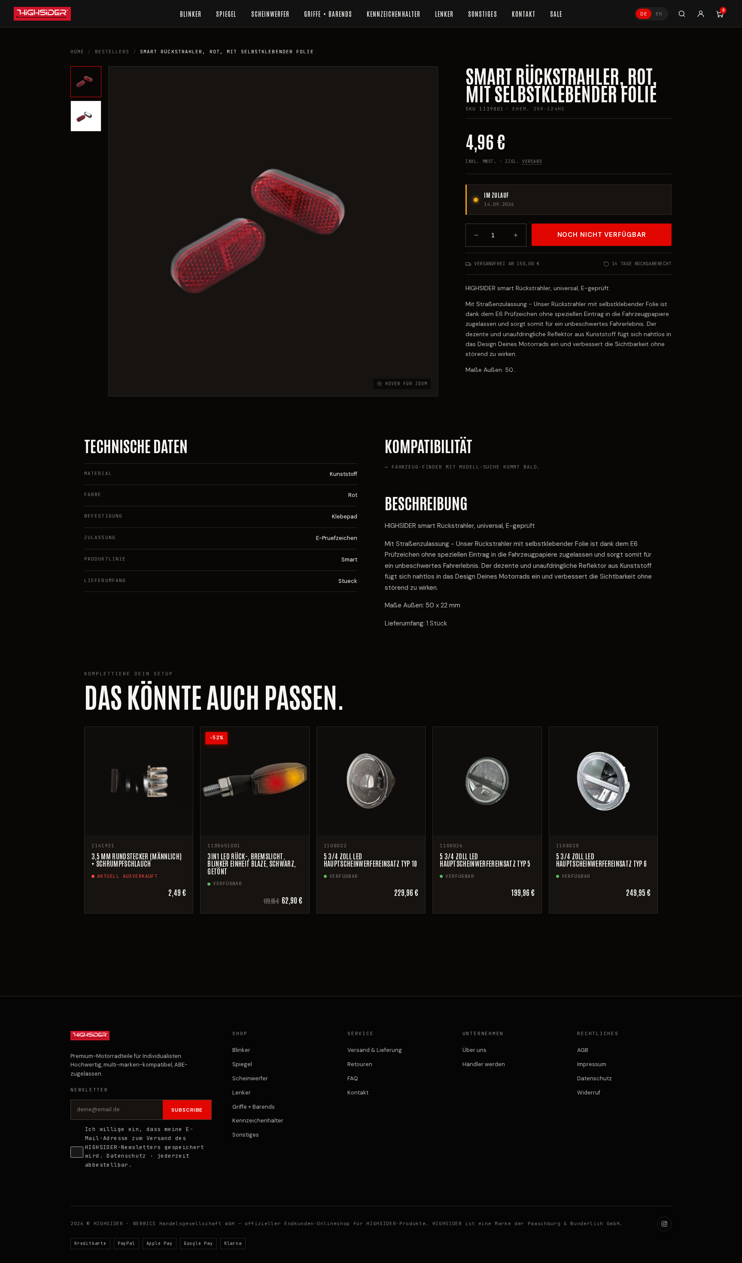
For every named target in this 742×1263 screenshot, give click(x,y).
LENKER (444, 13)
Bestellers (112, 52)
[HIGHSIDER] (42, 14)
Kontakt (357, 1092)
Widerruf (588, 1092)
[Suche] (681, 13)
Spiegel (242, 1064)
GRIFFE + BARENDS (328, 13)
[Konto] (700, 13)
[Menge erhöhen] (515, 235)
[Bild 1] (85, 81)
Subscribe (187, 1110)
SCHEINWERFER (270, 13)
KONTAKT (523, 13)
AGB (582, 1050)
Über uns (474, 1050)
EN (659, 14)
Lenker (241, 1092)
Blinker (241, 1050)
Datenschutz (126, 1155)
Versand (532, 161)
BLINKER (190, 13)
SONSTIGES (482, 13)
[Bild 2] (85, 116)
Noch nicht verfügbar (601, 234)
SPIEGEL (226, 13)
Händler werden (483, 1064)
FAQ (352, 1078)
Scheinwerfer (250, 1078)
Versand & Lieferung (374, 1050)
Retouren (359, 1064)
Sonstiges (245, 1134)
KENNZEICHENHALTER (393, 13)
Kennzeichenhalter (257, 1120)
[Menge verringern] (476, 235)
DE (643, 14)
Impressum (591, 1064)
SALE (556, 13)
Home (77, 52)
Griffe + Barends (253, 1106)
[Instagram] (664, 1224)
